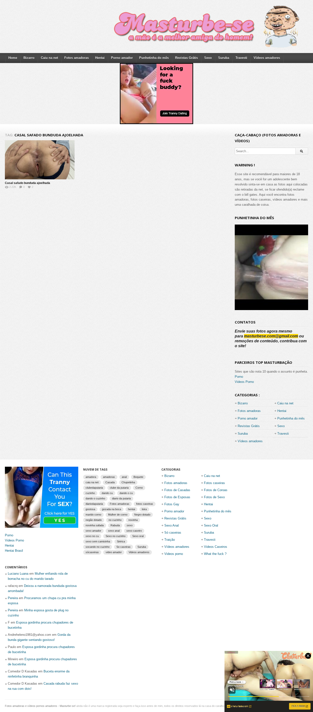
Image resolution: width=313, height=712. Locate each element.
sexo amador (93, 530)
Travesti (241, 58)
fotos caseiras (144, 503)
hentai (131, 509)
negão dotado (94, 519)
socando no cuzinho (98, 546)
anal (124, 476)
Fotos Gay (171, 504)
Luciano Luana (18, 573)
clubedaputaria (94, 487)
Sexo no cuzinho (115, 536)
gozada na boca (111, 509)
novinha (133, 519)
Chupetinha (128, 482)
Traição (169, 539)
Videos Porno (244, 382)
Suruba (223, 58)
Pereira (13, 598)
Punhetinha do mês (154, 58)
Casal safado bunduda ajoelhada (27, 183)
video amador (114, 552)
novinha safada (95, 525)
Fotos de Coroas (215, 490)
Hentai (100, 58)
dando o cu (126, 493)
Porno (239, 376)
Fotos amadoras (76, 58)
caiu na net (92, 482)
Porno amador (122, 58)
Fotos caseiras (214, 483)
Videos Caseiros (215, 547)
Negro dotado (142, 514)
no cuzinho (115, 519)
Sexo (208, 58)
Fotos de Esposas (177, 497)
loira (144, 509)
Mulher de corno (117, 514)
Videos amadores (139, 552)
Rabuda (115, 525)
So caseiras (123, 546)
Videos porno (173, 554)
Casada (110, 482)
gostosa (90, 509)
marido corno (93, 514)
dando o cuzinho (95, 498)
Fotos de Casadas (177, 490)
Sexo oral (138, 536)
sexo (130, 525)
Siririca (121, 541)
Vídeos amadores (267, 58)
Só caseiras (172, 532)
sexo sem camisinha (98, 541)
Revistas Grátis (186, 58)
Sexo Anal (171, 525)
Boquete (138, 476)
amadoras (109, 476)
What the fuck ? (215, 554)
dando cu (107, 493)
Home (12, 58)
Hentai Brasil (14, 550)
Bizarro (28, 58)
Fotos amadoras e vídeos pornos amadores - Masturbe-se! (40, 705)
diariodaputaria (94, 503)
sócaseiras (92, 552)
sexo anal (114, 530)
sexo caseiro (134, 530)
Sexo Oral (211, 525)
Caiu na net (49, 58)
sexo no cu (92, 536)
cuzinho (90, 493)
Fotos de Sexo (214, 497)
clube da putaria (119, 487)
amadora (91, 476)
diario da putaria (121, 498)
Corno (139, 487)
